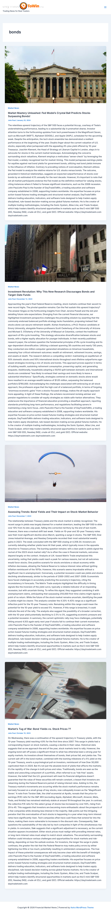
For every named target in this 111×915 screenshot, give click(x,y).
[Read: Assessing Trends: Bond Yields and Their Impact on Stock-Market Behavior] (55, 473)
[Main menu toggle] (105, 7)
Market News (13, 108)
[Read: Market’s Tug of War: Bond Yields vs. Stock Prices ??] (55, 690)
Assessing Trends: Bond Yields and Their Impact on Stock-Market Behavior (53, 511)
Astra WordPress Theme (82, 907)
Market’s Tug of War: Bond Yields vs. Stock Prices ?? (39, 728)
